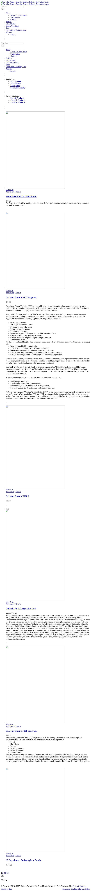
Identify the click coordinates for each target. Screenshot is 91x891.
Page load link (6, 889)
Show (17, 98)
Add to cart (10, 192)
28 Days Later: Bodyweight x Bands (23, 860)
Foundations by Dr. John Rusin (21, 196)
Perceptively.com (79, 886)
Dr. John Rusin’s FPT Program (21, 297)
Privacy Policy (84, 889)
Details (18, 192)
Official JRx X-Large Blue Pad (21, 608)
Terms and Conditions (70, 889)
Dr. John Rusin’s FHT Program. (21, 731)
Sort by (15, 81)
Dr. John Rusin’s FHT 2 (17, 496)
